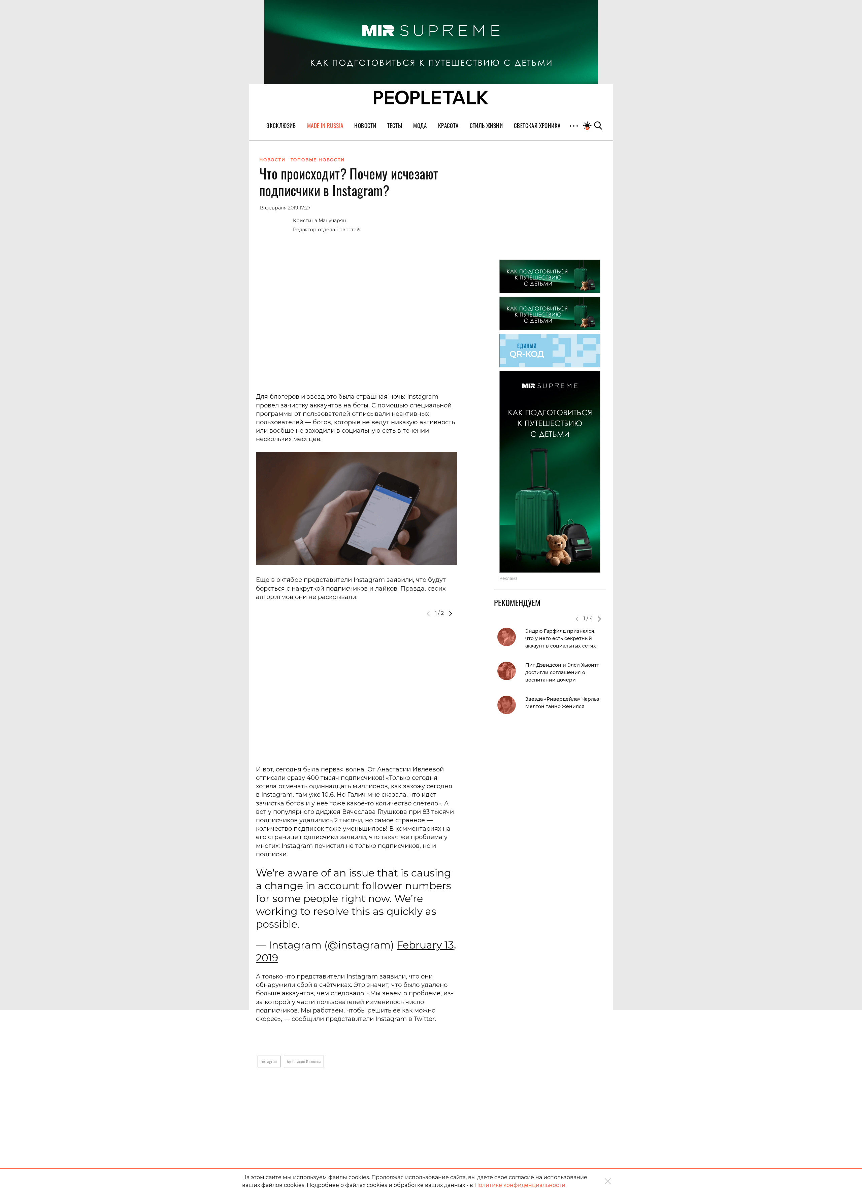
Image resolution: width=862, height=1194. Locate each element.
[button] (450, 613)
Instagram (269, 1061)
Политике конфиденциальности (519, 1185)
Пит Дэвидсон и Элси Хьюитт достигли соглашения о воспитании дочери (562, 672)
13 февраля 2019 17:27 (284, 208)
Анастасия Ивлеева (304, 1061)
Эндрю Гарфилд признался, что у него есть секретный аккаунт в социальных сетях (560, 638)
